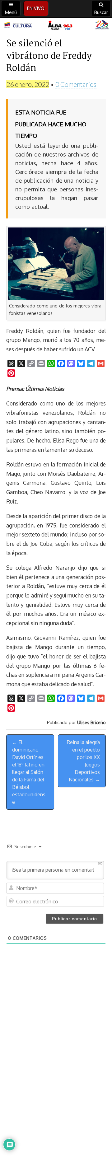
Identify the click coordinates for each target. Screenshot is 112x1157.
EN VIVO (35, 8)
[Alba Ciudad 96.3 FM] (56, 25)
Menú (11, 12)
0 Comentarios (75, 84)
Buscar (101, 12)
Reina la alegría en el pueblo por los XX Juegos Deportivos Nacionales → (83, 761)
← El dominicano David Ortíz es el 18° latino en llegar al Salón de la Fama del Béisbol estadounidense (28, 772)
